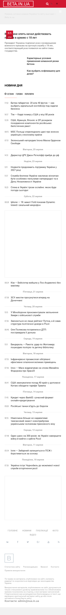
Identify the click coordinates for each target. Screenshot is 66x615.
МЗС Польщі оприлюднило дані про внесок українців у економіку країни (35, 133)
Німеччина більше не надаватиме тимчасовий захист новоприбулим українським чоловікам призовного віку (33, 421)
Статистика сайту (12, 567)
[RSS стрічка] (51, 4)
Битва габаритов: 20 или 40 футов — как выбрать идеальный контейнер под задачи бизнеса (34, 106)
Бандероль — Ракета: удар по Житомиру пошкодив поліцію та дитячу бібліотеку (32, 346)
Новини (26, 530)
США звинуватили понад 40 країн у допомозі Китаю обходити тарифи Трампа (35, 384)
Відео (33, 535)
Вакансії (44, 567)
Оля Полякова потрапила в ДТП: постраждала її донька (29, 331)
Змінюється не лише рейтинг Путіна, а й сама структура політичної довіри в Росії (35, 322)
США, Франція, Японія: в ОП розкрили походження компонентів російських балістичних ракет (31, 123)
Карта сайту (26, 598)
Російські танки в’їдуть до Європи (29, 406)
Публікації (42, 530)
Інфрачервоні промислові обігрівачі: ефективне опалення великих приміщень (33, 361)
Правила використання (15, 570)
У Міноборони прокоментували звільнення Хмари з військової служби (34, 314)
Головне (13, 530)
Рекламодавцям (30, 567)
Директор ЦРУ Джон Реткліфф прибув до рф (35, 155)
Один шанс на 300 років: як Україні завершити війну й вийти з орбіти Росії (36, 437)
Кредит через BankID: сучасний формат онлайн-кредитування (32, 399)
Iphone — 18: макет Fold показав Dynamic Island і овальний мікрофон (33, 203)
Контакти (55, 567)
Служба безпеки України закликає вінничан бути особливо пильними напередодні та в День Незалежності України (35, 178)
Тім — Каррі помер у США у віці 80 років (32, 114)
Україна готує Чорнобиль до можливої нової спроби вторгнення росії (35, 467)
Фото (55, 530)
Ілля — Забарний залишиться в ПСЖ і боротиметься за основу (31, 452)
